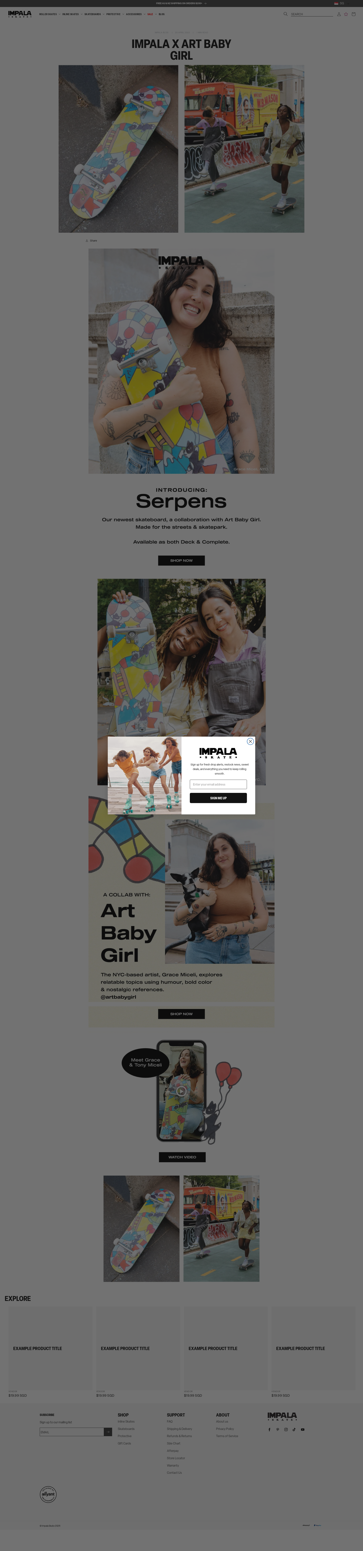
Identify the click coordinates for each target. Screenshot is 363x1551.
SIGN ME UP (218, 798)
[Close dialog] (250, 741)
